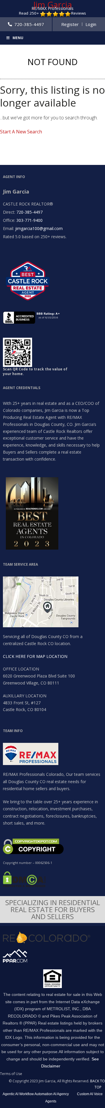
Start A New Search (21, 131)
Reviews (78, 13)
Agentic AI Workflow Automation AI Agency (36, 1094)
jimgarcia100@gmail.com (39, 228)
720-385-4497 (29, 212)
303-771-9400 (29, 220)
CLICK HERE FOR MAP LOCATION (35, 656)
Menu (18, 37)
